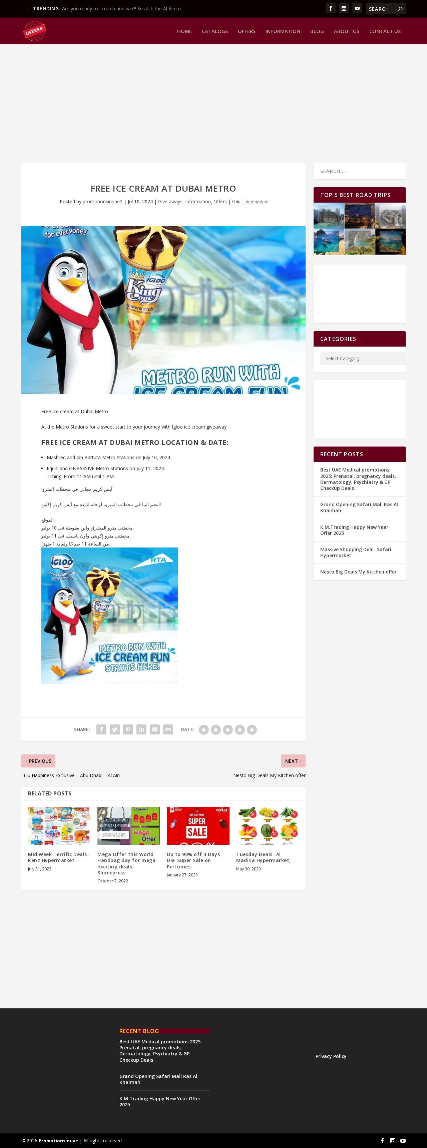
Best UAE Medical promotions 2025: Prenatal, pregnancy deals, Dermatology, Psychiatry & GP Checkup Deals (358, 479)
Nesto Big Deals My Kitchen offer (358, 572)
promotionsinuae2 (102, 201)
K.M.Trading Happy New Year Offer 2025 (354, 530)
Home (184, 31)
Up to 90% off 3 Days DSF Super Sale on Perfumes (193, 860)
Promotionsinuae (58, 1141)
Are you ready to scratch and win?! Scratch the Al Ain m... (123, 8)
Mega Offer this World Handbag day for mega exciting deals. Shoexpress (126, 863)
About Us (346, 31)
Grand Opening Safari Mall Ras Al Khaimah (359, 507)
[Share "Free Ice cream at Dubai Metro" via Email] (154, 729)
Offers (247, 31)
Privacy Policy (331, 1056)
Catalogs (215, 31)
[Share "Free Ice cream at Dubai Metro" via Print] (168, 729)
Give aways (170, 201)
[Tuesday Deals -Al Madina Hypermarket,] (267, 826)
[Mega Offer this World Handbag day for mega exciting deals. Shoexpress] (128, 826)
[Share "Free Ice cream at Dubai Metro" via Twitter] (114, 729)
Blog (317, 31)
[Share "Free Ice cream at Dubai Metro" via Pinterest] (128, 729)
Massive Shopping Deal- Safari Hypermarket (355, 552)
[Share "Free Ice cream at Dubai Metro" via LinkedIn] (141, 729)
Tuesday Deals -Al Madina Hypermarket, (263, 857)
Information (283, 31)
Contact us (385, 31)
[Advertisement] (213, 103)
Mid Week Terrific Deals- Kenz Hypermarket (58, 857)
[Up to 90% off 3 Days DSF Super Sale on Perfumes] (198, 826)
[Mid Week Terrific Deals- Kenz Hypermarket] (59, 826)
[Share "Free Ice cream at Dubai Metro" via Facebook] (101, 729)
